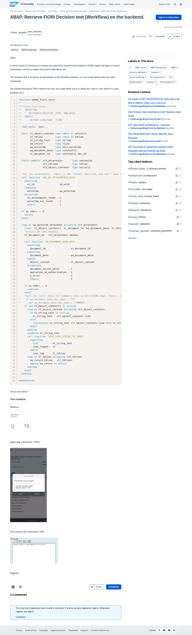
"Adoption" (155, 72)
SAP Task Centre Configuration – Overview (149, 125)
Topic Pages (129, 4)
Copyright (43, 630)
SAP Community (16, 11)
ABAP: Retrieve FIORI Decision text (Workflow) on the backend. (77, 17)
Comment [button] (113, 587)
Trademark (73, 630)
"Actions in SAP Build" (137, 72)
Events (103, 4)
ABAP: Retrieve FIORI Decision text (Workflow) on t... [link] (108, 11)
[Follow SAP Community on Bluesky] (164, 630)
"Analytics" (151, 82)
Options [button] (157, 22)
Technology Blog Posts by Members (73, 11)
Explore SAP (164, 4)
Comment (20, 617)
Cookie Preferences (100, 630)
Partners (92, 4)
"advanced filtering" (137, 77)
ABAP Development (29, 50)
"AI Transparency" (157, 77)
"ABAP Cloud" (140, 68)
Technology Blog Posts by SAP (145, 119)
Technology (52, 11)
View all (132, 238)
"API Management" (167, 82)
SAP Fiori (14, 50)
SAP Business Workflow (49, 50)
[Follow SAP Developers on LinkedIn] (174, 630)
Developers (79, 4)
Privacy (19, 630)
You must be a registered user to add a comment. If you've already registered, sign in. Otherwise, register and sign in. (63, 610)
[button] (170, 36)
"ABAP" (173, 68)
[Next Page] (157, 85)
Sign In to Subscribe (169, 17)
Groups (67, 4)
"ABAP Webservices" (158, 68)
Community (27, 4)
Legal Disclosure (58, 630)
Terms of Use (31, 630)
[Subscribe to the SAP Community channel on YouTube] (169, 630)
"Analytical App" (135, 82)
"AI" (170, 77)
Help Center (114, 4)
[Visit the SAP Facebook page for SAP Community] (159, 630)
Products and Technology (48, 4)
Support (84, 630)
